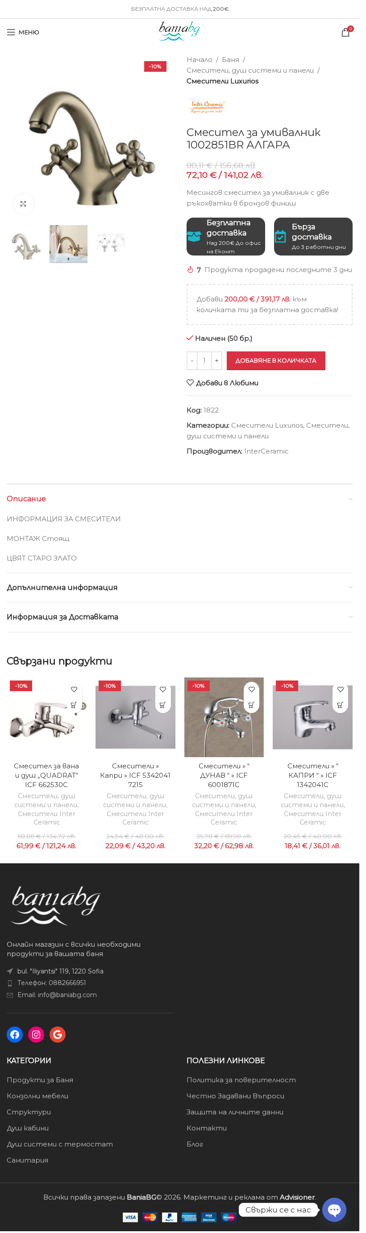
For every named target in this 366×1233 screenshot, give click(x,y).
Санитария (27, 1160)
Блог (195, 1144)
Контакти (207, 1128)
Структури (29, 1112)
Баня (230, 59)
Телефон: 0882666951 (51, 983)
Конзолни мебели (37, 1096)
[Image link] (56, 905)
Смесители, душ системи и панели (250, 70)
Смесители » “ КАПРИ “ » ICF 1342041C (312, 775)
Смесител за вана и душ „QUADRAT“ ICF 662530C (46, 775)
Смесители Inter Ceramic (46, 818)
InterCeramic (266, 451)
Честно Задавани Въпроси (235, 1096)
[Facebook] (15, 1035)
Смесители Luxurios (222, 81)
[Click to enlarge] (23, 204)
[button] (74, 705)
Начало (199, 59)
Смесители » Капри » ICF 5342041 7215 (135, 775)
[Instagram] (36, 1035)
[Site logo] (180, 31)
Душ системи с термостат (60, 1144)
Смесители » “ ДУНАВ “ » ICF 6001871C (224, 775)
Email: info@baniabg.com (57, 995)
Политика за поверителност (241, 1080)
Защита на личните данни (235, 1112)
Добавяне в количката (276, 360)
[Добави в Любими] (74, 689)
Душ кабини (28, 1128)
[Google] (58, 1035)
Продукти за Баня (40, 1080)
